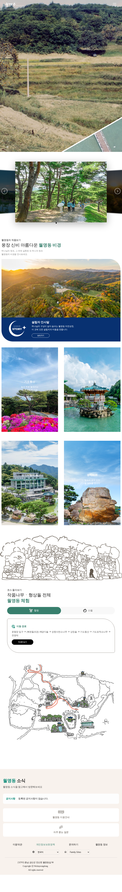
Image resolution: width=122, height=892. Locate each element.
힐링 (36, 610)
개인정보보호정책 (45, 844)
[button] (4, 191)
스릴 (90, 610)
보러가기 (40, 335)
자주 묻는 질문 (61, 832)
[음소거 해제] (114, 147)
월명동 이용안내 (61, 817)
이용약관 (17, 844)
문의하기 (73, 844)
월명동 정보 (102, 844)
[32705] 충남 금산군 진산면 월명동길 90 (36, 862)
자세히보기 (22, 642)
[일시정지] (7, 147)
